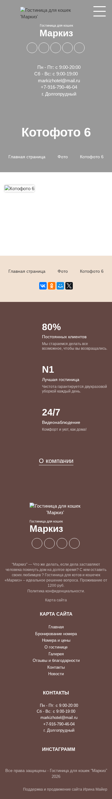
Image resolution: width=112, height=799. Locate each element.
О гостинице (56, 647)
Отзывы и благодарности (56, 660)
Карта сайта (56, 600)
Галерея (56, 654)
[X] (69, 286)
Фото (63, 156)
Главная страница (26, 156)
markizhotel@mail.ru (58, 80)
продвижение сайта (64, 789)
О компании (56, 460)
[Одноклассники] (51, 286)
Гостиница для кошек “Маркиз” (78, 770)
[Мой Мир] (60, 286)
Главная (56, 627)
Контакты (56, 667)
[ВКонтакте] (43, 286)
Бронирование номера (56, 633)
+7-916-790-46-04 (58, 87)
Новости (56, 673)
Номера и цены (56, 640)
